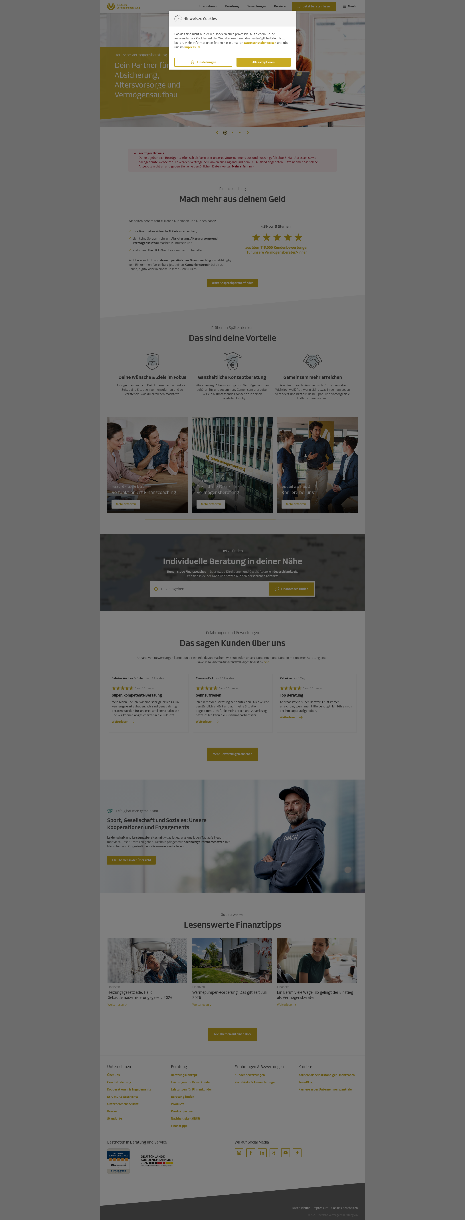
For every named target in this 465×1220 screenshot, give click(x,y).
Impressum (192, 47)
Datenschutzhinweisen (260, 43)
